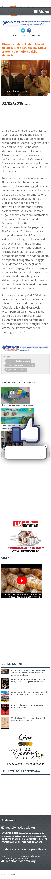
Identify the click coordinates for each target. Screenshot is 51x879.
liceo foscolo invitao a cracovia (20, 365)
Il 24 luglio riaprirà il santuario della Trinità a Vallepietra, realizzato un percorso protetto (28, 672)
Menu (44, 11)
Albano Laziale (34, 35)
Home (15, 35)
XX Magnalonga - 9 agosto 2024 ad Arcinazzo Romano (27, 706)
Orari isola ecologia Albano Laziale (18, 405)
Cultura (23, 35)
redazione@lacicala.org (21, 827)
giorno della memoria (16, 369)
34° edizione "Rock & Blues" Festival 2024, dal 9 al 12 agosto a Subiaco (28, 680)
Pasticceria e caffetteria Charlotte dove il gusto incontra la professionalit (25, 595)
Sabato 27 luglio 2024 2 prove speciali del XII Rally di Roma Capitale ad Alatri (29, 693)
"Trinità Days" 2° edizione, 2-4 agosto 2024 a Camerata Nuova (28, 719)
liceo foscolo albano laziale (19, 361)
